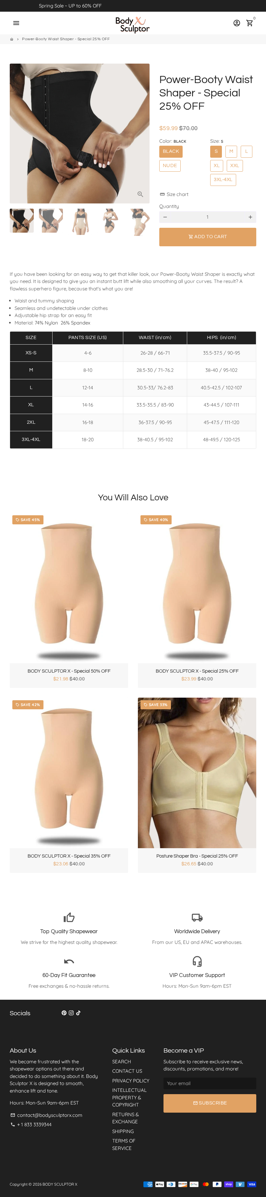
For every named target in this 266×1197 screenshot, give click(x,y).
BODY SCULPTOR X (59, 1184)
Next (141, 134)
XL (217, 165)
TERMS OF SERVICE (123, 1144)
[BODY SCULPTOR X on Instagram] (71, 1013)
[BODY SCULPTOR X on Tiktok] (78, 1013)
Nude (170, 165)
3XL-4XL (223, 179)
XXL (234, 165)
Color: (172, 141)
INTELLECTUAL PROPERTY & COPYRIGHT (129, 1097)
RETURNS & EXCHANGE (125, 1118)
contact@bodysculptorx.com (46, 1115)
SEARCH (121, 1061)
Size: (216, 141)
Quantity (169, 206)
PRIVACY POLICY (130, 1081)
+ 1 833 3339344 (31, 1124)
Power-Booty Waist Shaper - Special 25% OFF (66, 39)
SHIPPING (123, 1131)
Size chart (174, 194)
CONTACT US (127, 1071)
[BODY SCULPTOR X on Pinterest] (64, 1013)
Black (171, 151)
